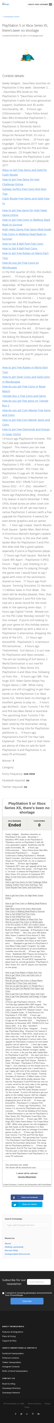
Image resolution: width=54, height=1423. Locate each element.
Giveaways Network (11, 1392)
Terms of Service (34, 1403)
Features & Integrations (12, 1331)
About (8, 1243)
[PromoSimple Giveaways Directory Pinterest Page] (33, 1414)
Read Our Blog (8, 1383)
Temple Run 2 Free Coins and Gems (24, 396)
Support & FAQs (9, 1340)
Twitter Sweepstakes (11, 1362)
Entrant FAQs (11, 1250)
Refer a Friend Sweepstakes (15, 1371)
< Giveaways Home (10, 16)
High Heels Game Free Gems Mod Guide (26, 229)
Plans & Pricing (8, 1336)
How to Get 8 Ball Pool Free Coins (22, 243)
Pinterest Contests (10, 1357)
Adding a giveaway (14, 1247)
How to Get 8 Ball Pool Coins (19, 248)
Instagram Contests (11, 1366)
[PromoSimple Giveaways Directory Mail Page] (38, 1414)
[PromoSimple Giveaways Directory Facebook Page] (16, 1414)
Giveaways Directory (11, 1388)
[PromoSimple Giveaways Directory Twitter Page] (21, 1414)
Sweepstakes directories (17, 1254)
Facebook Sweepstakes (13, 1353)
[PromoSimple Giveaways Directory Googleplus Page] (27, 1414)
